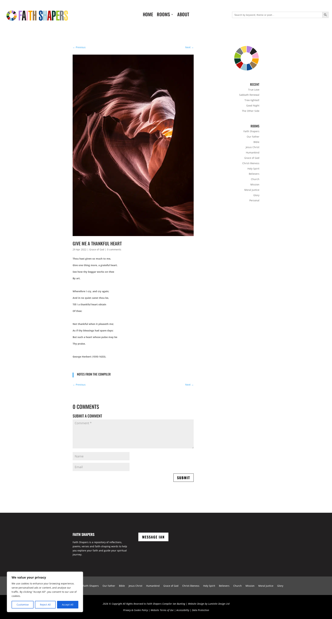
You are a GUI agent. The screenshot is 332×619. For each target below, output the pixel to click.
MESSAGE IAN (153, 537)
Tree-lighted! (252, 100)
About (183, 15)
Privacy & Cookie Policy (135, 610)
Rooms (163, 15)
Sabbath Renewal (249, 94)
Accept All (67, 604)
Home (148, 15)
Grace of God (96, 249)
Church (255, 179)
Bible (256, 142)
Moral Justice (251, 189)
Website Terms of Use (162, 610)
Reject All (45, 604)
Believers (254, 173)
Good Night (252, 105)
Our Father (253, 136)
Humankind (252, 152)
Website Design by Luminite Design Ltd (208, 603)
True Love (253, 89)
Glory (256, 195)
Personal (254, 200)
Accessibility (182, 610)
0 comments (114, 249)
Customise (23, 604)
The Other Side (250, 110)
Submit (183, 477)
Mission (254, 184)
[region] (45, 592)
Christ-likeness (250, 163)
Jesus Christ (252, 147)
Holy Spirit (253, 168)
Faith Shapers (251, 131)
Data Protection (200, 610)
